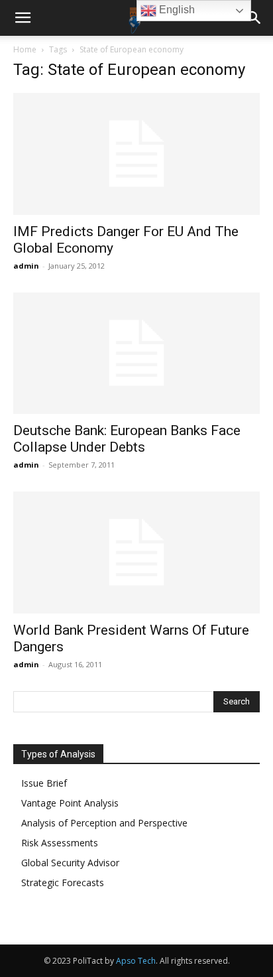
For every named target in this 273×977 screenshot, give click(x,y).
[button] (22, 18)
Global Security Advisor (70, 862)
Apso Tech (136, 960)
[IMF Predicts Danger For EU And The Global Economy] (136, 154)
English (175, 9)
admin (26, 266)
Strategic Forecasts (62, 882)
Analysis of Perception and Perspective (104, 822)
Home (24, 49)
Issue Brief (44, 783)
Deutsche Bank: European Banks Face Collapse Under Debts (127, 439)
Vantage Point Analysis (70, 803)
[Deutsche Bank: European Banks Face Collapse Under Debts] (136, 354)
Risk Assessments (59, 842)
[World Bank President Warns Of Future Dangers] (136, 552)
